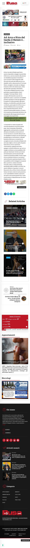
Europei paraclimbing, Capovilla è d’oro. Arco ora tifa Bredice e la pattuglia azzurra (15, 272)
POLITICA (4, 500)
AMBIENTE (17, 492)
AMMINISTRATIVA (6, 494)
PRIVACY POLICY (22, 534)
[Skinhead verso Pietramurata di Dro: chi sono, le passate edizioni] (15, 216)
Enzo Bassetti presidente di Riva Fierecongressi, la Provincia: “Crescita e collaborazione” (13, 248)
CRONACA (4, 497)
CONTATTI (14, 534)
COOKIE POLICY (12, 535)
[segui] (3, 425)
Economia (9, 235)
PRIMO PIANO (18, 500)
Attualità (7, 34)
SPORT (3, 502)
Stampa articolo (21, 187)
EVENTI (16, 497)
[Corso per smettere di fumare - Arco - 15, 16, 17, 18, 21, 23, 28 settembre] (15, 338)
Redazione (7, 45)
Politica (15, 208)
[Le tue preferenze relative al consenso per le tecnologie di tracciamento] (2, 545)
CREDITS (20, 535)
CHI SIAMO (6, 534)
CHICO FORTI (17, 494)
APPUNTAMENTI (5, 492)
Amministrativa (10, 232)
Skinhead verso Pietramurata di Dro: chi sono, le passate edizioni (14, 222)
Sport (8, 257)
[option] (15, 56)
